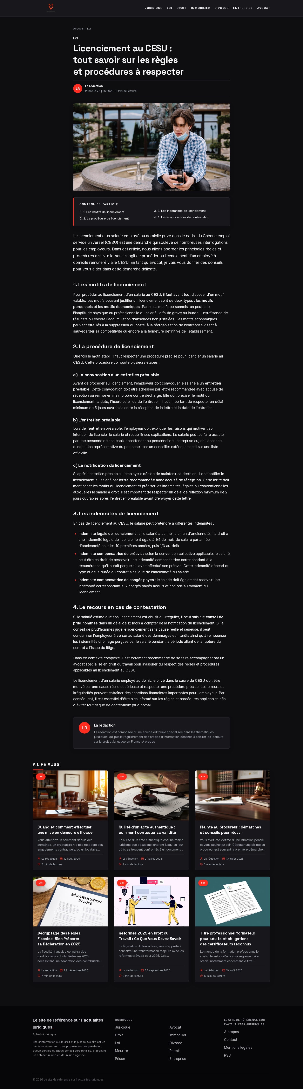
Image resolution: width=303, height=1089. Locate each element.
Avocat (263, 7)
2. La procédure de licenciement (106, 218)
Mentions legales (238, 1047)
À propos (148, 741)
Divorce (222, 7)
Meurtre (121, 1051)
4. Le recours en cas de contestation (183, 217)
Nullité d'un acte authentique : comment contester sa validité (147, 830)
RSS (227, 1055)
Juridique (153, 7)
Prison (120, 1059)
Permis (175, 1051)
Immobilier (200, 7)
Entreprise (243, 7)
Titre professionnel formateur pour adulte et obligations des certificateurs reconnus (227, 938)
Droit (182, 7)
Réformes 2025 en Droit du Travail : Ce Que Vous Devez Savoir (150, 936)
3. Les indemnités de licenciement (181, 210)
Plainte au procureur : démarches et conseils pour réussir (230, 830)
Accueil (78, 28)
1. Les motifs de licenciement (103, 212)
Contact (230, 1040)
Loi (169, 7)
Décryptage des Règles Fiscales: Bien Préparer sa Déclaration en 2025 (59, 938)
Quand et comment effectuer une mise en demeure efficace (65, 830)
